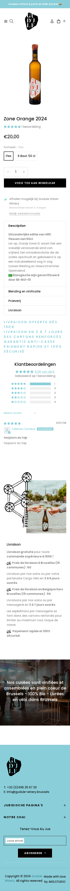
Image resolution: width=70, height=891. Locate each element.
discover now (19, 649)
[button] (12, 127)
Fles (8, 156)
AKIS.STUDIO (57, 882)
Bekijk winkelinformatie (24, 213)
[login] (50, 21)
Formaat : (14, 147)
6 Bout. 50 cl (26, 156)
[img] (12, 423)
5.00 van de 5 (45, 372)
